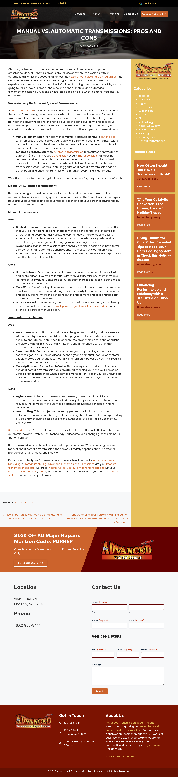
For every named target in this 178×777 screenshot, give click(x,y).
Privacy (110, 756)
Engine (142, 103)
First (93, 612)
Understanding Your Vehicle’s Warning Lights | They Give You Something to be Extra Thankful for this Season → (97, 518)
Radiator (143, 95)
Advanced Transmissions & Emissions (71, 464)
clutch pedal (108, 137)
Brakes (142, 114)
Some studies (16, 430)
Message (96, 664)
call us (42, 471)
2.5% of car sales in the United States (94, 76)
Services (80, 13)
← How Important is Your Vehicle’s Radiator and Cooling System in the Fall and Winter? (32, 516)
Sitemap (132, 756)
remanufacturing (35, 464)
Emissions (144, 99)
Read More (145, 186)
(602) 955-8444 (156, 14)
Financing (114, 13)
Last (130, 612)
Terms (121, 756)
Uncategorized (147, 137)
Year (99, 649)
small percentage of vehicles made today (81, 306)
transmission (60, 155)
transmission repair (104, 460)
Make (124, 649)
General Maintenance (151, 141)
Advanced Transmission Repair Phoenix (130, 722)
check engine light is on (22, 471)
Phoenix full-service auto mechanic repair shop (77, 467)
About (96, 13)
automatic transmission (68, 152)
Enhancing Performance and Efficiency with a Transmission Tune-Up (153, 293)
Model (149, 649)
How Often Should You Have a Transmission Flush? (153, 170)
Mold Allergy (145, 122)
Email (136, 620)
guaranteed (154, 745)
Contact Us (131, 13)
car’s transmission (22, 110)
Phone (100, 620)
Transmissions (24, 502)
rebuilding (14, 464)
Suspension (145, 111)
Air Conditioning (148, 129)
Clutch (142, 118)
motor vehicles (87, 155)
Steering (143, 133)
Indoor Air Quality (149, 126)
